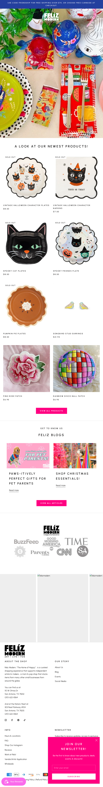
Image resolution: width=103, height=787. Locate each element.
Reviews (8, 750)
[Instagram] (6, 720)
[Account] (85, 17)
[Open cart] (97, 17)
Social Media (60, 681)
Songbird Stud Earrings (68, 334)
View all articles (51, 503)
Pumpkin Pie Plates (14, 334)
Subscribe (74, 777)
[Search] (91, 17)
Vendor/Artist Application (16, 759)
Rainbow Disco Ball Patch (69, 396)
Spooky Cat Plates (14, 271)
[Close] (96, 740)
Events (58, 676)
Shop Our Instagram (14, 745)
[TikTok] (25, 720)
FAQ (6, 740)
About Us (59, 667)
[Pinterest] (18, 720)
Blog (57, 672)
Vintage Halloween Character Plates (26, 205)
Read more (14, 490)
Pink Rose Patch (12, 396)
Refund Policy (42, 779)
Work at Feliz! (10, 754)
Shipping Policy (27, 779)
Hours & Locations (12, 736)
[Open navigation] (5, 17)
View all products (51, 411)
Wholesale (9, 764)
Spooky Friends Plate (66, 271)
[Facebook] (12, 720)
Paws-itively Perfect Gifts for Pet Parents (27, 478)
